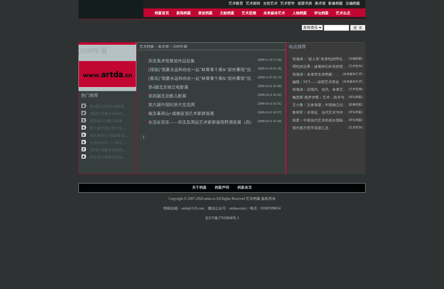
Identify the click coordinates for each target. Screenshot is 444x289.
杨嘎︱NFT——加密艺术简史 (315, 82)
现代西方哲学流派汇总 (310, 128)
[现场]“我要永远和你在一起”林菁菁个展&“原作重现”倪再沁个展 (208, 69)
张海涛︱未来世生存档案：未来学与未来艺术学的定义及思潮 (341, 74)
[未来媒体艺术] (352, 81)
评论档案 (321, 13)
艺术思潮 (249, 13)
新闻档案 (183, 13)
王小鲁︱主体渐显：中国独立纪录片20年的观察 (330, 105)
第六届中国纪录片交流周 (171, 104)
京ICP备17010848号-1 (222, 218)
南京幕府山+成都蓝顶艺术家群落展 (181, 113)
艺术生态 (343, 13)
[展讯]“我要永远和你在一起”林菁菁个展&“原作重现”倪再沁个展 (208, 78)
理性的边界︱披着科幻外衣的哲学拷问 (323, 66)
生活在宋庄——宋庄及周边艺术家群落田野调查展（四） (201, 122)
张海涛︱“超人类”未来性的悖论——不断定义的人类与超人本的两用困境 (350, 59)
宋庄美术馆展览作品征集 (171, 60)
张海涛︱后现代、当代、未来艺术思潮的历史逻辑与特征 (337, 89)
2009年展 (180, 46)
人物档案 (299, 13)
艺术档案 (147, 46)
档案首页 (162, 13)
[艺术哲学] (355, 66)
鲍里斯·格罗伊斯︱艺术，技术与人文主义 (325, 97)
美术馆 (163, 46)
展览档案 (205, 13)
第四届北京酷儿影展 (167, 95)
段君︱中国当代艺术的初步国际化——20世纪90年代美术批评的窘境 (346, 120)
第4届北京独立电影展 (168, 87)
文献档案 (227, 13)
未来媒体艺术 (274, 13)
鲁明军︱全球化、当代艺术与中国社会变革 (326, 112)
